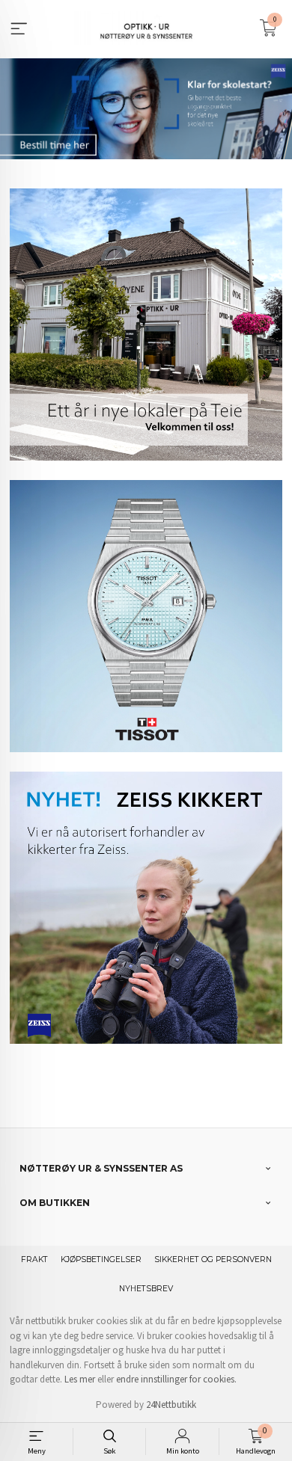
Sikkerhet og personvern (213, 1259)
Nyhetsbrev (146, 1289)
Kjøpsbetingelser (101, 1259)
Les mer (79, 1379)
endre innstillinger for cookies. (176, 1379)
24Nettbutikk (171, 1404)
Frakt (34, 1259)
